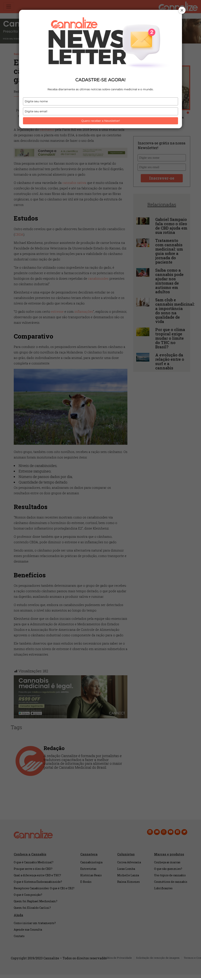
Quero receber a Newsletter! (100, 121)
